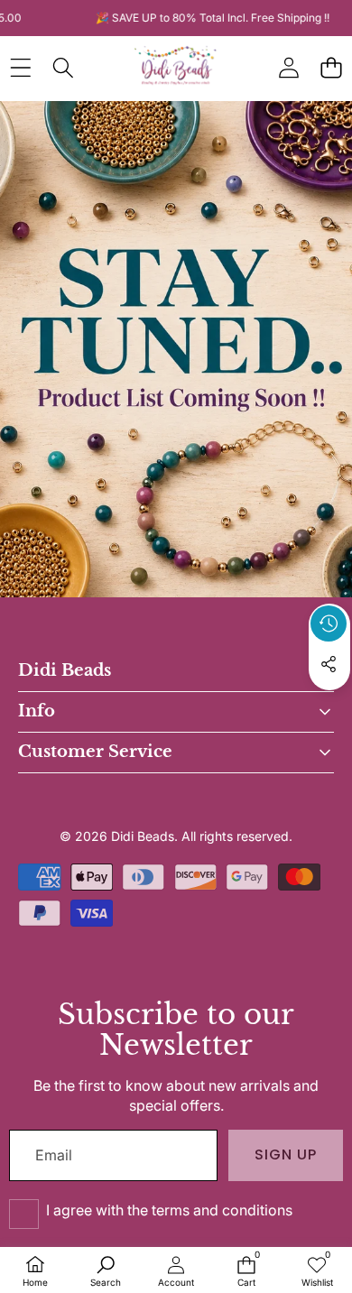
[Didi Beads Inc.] (175, 67)
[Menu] (20, 67)
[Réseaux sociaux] (328, 664)
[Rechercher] (62, 67)
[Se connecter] (288, 67)
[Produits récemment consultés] (328, 623)
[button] (330, 67)
